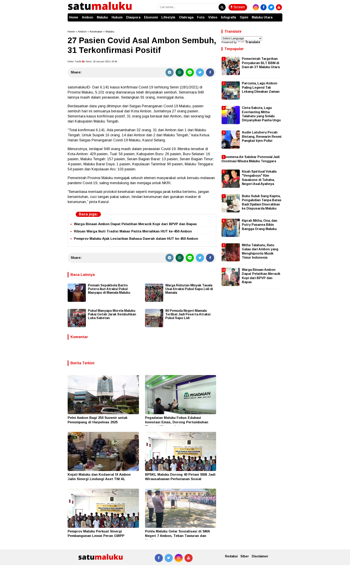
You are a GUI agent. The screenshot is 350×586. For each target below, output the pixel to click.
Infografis (228, 17)
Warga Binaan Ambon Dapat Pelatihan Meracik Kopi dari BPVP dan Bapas (135, 224)
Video (212, 17)
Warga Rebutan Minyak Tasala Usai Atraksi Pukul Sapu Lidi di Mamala (189, 289)
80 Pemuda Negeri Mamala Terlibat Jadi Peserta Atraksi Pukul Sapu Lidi (187, 314)
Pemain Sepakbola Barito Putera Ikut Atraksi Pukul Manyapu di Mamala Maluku (109, 289)
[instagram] (256, 7)
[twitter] (271, 7)
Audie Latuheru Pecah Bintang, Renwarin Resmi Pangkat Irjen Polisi (261, 136)
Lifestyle (168, 17)
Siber (244, 556)
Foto (201, 17)
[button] (278, 15)
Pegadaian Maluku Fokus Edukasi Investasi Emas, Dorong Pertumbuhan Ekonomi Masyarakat (176, 422)
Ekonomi (151, 17)
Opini (244, 17)
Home (73, 17)
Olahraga (186, 17)
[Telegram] (169, 72)
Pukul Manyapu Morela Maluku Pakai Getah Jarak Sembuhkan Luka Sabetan (112, 314)
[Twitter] (200, 72)
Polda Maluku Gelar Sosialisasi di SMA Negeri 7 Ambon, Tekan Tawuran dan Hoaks (177, 535)
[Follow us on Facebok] (159, 558)
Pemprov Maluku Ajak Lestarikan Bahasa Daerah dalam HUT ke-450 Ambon (136, 239)
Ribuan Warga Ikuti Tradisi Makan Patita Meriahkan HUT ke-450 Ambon (133, 231)
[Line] (190, 72)
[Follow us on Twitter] (169, 558)
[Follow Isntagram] (179, 558)
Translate (252, 42)
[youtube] (279, 7)
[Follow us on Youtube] (189, 558)
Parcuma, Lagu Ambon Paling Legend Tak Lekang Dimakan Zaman (261, 87)
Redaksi (231, 556)
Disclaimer (260, 556)
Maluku (102, 17)
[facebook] (263, 7)
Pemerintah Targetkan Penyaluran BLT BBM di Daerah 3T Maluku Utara (261, 63)
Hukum (117, 17)
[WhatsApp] (180, 72)
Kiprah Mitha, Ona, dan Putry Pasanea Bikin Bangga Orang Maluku (259, 225)
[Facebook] (210, 72)
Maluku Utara (262, 17)
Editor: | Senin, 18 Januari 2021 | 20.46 (92, 61)
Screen (239, 7)
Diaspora (133, 17)
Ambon (87, 17)
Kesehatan (96, 31)
